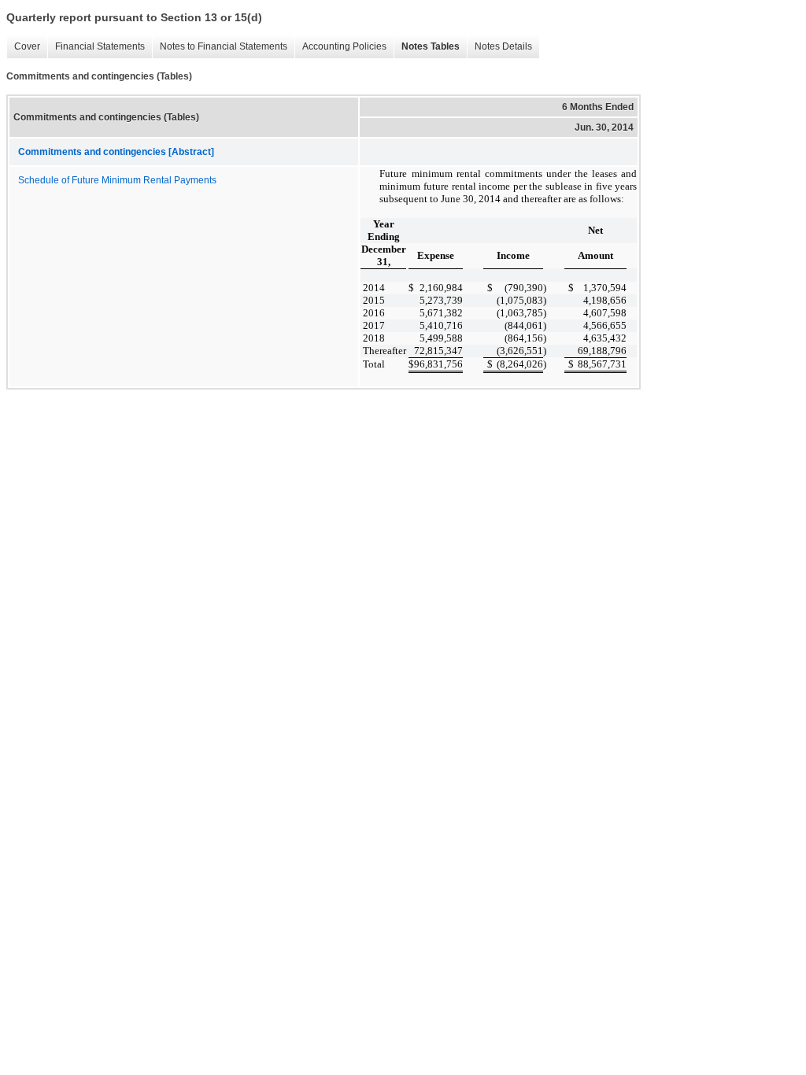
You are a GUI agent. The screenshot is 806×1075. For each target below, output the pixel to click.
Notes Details (499, 47)
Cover (23, 47)
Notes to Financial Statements (219, 47)
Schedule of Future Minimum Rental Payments (117, 180)
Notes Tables (427, 47)
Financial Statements (96, 47)
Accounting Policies (340, 47)
